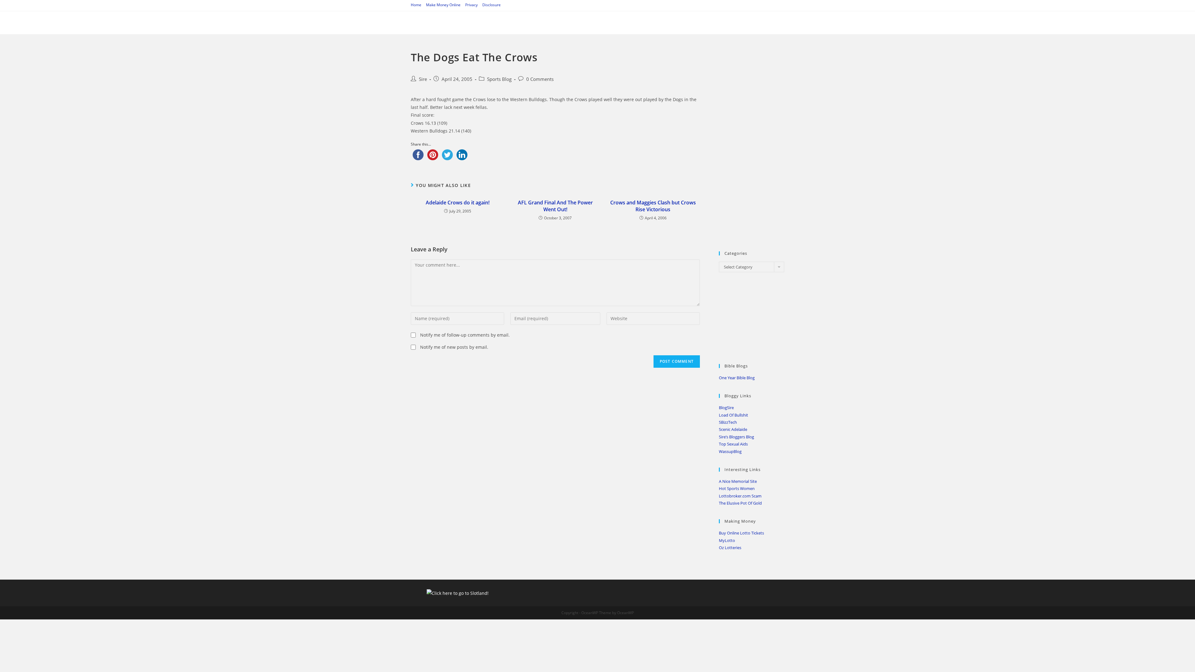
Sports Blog (499, 79)
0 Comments (540, 79)
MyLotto (727, 540)
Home (416, 4)
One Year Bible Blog (737, 377)
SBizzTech (728, 422)
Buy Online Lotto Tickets (741, 533)
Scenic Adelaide (733, 429)
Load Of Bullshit (733, 415)
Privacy (471, 4)
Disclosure (491, 4)
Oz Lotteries (730, 547)
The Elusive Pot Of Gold (740, 503)
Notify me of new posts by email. (454, 347)
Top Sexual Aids (733, 444)
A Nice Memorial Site (738, 481)
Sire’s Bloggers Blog (736, 437)
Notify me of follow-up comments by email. (465, 335)
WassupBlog (730, 451)
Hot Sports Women (737, 488)
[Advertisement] (765, 143)
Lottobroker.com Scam (740, 496)
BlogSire (726, 407)
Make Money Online (443, 4)
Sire (423, 79)
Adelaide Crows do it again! (458, 202)
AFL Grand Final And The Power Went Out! (555, 206)
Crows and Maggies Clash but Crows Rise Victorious (653, 206)
